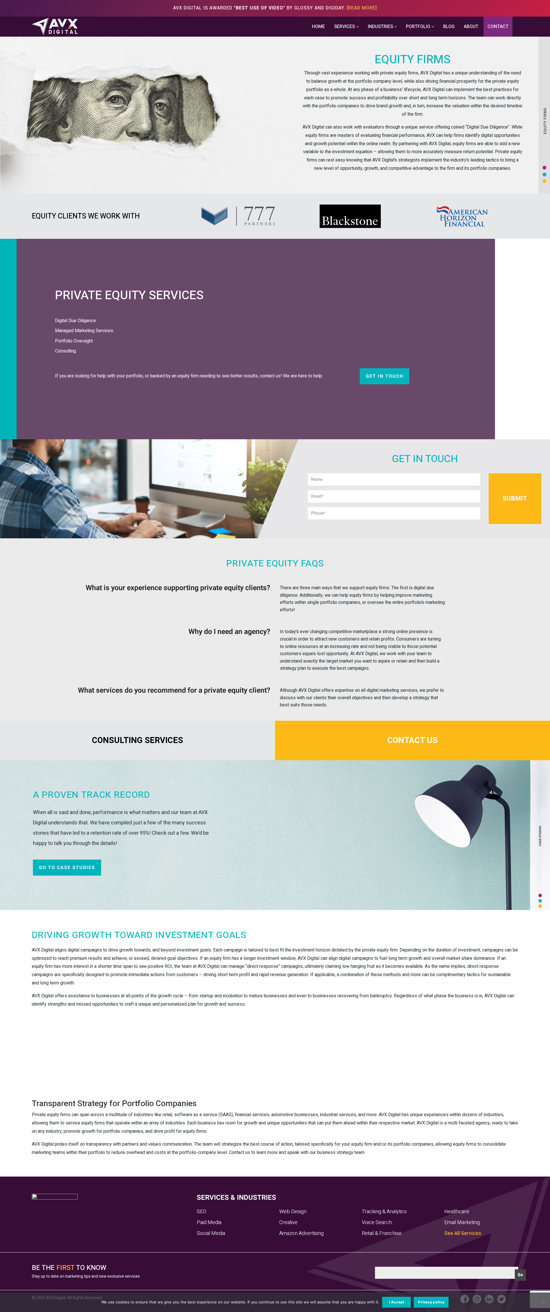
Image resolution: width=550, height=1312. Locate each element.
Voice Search (377, 1222)
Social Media (211, 1233)
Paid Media (209, 1222)
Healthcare (456, 1212)
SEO (201, 1212)
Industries (381, 26)
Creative (288, 1222)
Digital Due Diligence (75, 320)
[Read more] (362, 8)
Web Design (293, 1212)
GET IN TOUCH (384, 376)
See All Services (462, 1233)
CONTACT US (412, 740)
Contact (498, 26)
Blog (449, 26)
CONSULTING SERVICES (137, 740)
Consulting (65, 351)
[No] (543, 1302)
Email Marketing (462, 1222)
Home (318, 26)
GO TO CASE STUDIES (67, 867)
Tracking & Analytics (384, 1212)
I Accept (396, 1302)
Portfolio (418, 26)
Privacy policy (431, 1302)
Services (345, 26)
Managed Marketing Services (84, 330)
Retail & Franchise (382, 1233)
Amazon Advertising (301, 1233)
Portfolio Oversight (74, 341)
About (471, 26)
